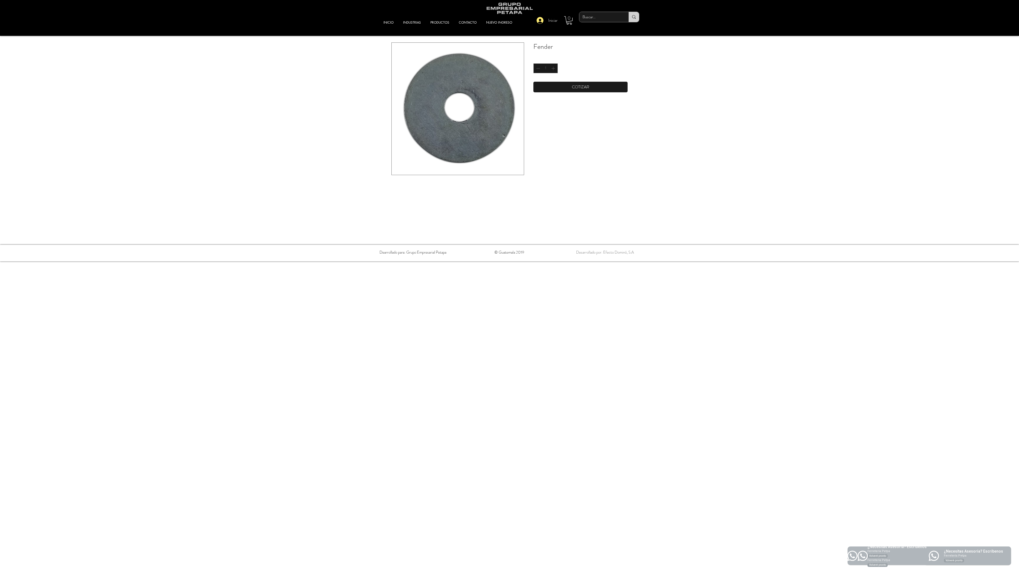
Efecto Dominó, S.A (618, 252)
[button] (569, 20)
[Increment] (553, 68)
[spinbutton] (545, 68)
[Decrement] (537, 68)
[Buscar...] (634, 17)
